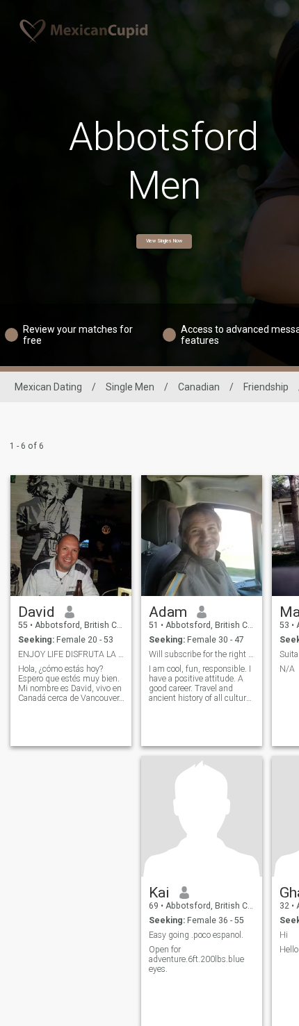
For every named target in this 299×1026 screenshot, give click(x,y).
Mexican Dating (48, 386)
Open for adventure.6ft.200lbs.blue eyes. (196, 959)
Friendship (266, 386)
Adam (168, 612)
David (36, 612)
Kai (159, 892)
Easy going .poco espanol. (196, 935)
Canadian (199, 386)
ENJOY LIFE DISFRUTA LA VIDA (71, 654)
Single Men (130, 386)
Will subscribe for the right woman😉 (202, 654)
